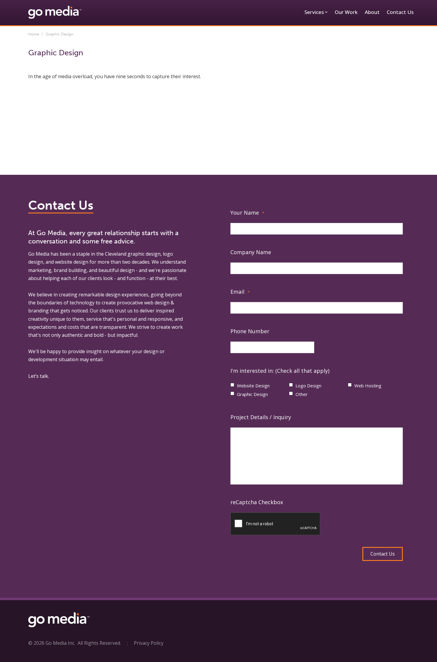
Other (301, 394)
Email (240, 291)
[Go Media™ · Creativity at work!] (54, 12)
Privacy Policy (149, 643)
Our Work (346, 12)
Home (33, 34)
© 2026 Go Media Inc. (51, 643)
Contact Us (400, 12)
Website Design (253, 385)
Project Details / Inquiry (260, 417)
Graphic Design (252, 394)
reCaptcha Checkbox (256, 502)
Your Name (247, 212)
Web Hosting (367, 385)
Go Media (38, 254)
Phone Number (249, 331)
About (372, 12)
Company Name (250, 252)
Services (314, 12)
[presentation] (275, 524)
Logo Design (308, 385)
